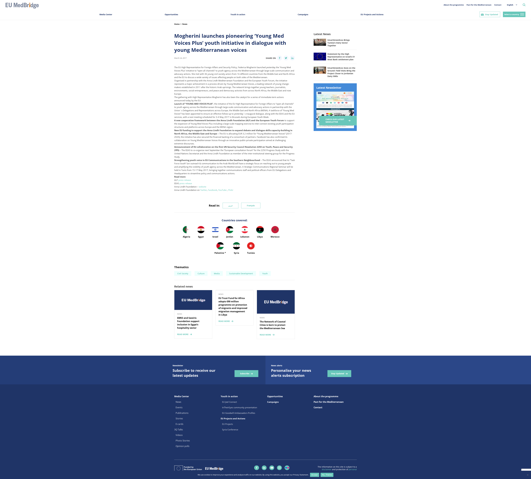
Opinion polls (182, 446)
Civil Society (182, 273)
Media (217, 273)
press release (184, 180)
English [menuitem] (510, 5)
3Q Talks (178, 429)
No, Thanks (327, 475)
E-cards (179, 424)
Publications (182, 412)
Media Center (105, 14)
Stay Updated (491, 14)
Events (179, 407)
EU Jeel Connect (229, 402)
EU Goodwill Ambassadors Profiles (238, 413)
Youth (265, 273)
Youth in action (238, 14)
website (202, 186)
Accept (314, 475)
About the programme (454, 5)
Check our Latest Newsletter (335, 120)
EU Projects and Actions (372, 14)
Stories (179, 418)
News (184, 24)
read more (182, 334)
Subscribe (244, 373)
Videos (179, 435)
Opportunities (171, 14)
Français (251, 205)
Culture (201, 273)
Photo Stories (183, 440)
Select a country (511, 14)
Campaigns (303, 14)
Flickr (231, 190)
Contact (497, 5)
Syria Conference (230, 429)
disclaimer (327, 469)
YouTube (222, 190)
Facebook (212, 190)
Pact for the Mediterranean (479, 5)
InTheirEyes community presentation (239, 407)
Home (177, 24)
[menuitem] (510, 5)
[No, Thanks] (527, 474)
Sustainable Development (241, 273)
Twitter (203, 190)
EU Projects (227, 424)
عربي (230, 205)
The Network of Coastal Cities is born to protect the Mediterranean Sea (273, 325)
